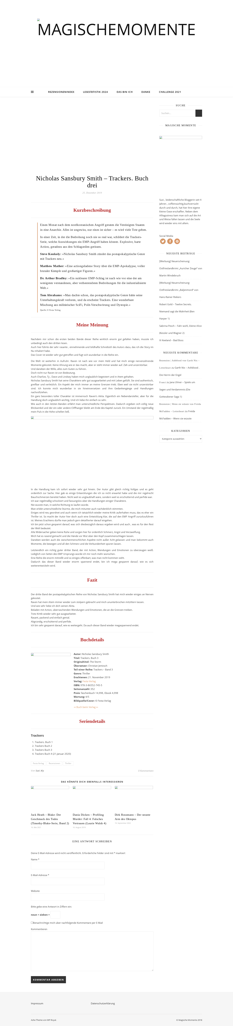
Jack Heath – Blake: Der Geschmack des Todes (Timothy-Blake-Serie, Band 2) (50, 819)
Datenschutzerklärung (103, 1003)
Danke (145, 91)
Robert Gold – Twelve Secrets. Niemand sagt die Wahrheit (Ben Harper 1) (176, 311)
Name (35, 859)
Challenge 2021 (170, 91)
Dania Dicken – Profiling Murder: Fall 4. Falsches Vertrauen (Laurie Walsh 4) (89, 819)
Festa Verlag (89, 681)
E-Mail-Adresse (40, 875)
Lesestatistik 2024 (95, 91)
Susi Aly (40, 770)
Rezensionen (54, 763)
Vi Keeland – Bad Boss (171, 340)
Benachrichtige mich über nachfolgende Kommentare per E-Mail (68, 922)
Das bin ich (125, 91)
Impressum (37, 1003)
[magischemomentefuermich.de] (116, 48)
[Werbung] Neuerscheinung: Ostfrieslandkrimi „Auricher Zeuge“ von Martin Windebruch (180, 268)
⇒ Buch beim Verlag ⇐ (86, 707)
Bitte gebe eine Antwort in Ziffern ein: (51, 906)
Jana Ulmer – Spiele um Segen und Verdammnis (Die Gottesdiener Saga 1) (177, 389)
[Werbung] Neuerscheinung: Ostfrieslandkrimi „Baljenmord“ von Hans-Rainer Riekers (178, 290)
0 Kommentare (145, 770)
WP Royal (51, 1020)
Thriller (68, 763)
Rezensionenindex (61, 91)
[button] (163, 241)
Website (35, 890)
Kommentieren (39, 929)
